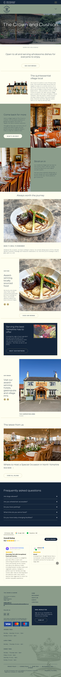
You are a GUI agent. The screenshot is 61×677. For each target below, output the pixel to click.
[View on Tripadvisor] (35, 548)
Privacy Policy (12, 666)
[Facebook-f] (8, 614)
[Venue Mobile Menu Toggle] (55, 8)
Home (33, 593)
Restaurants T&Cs (47, 666)
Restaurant (35, 595)
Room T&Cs (35, 666)
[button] (3, 563)
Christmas (35, 602)
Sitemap (30, 667)
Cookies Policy (24, 666)
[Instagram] (5, 614)
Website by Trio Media (51, 670)
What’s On (35, 597)
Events (34, 600)
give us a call (11, 253)
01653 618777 (7, 602)
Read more (8, 468)
